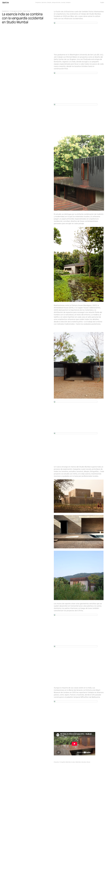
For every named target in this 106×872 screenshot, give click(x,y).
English (102, 2)
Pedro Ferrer (26, 11)
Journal (63, 2)
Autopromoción (56, 2)
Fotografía (62, 762)
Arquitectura (5, 11)
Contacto (68, 2)
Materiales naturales (81, 762)
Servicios (44, 2)
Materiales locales (70, 762)
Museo (88, 762)
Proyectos (38, 2)
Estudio (49, 2)
